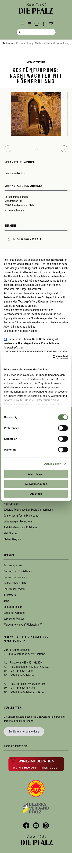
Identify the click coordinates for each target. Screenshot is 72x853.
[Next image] (64, 148)
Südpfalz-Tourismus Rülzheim (20, 527)
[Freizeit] (51, 24)
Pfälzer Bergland (12, 539)
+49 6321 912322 (39, 666)
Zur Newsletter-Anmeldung (24, 731)
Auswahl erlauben (36, 483)
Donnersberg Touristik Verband (20, 515)
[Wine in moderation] (36, 763)
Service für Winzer (13, 618)
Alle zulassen (36, 473)
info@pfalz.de (26, 675)
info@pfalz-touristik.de (31, 692)
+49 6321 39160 (36, 683)
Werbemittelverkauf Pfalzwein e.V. (22, 624)
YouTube (36, 825)
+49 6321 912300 (32, 662)
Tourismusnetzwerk (14, 589)
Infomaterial (10, 595)
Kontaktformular (12, 606)
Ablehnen (36, 493)
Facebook (26, 825)
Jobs (6, 601)
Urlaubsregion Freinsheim (18, 521)
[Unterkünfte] (36, 24)
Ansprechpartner (12, 565)
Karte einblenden (14, 210)
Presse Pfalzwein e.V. (15, 577)
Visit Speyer (10, 533)
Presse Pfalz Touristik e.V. (18, 571)
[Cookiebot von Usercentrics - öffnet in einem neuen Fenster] (52, 357)
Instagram (46, 825)
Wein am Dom (11, 503)
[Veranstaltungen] (29, 24)
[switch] (63, 428)
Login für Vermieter (14, 612)
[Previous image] (8, 148)
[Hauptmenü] (22, 24)
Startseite (7, 43)
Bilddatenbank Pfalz (14, 583)
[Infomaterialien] (44, 24)
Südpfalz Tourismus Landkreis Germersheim (28, 509)
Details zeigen (52, 463)
